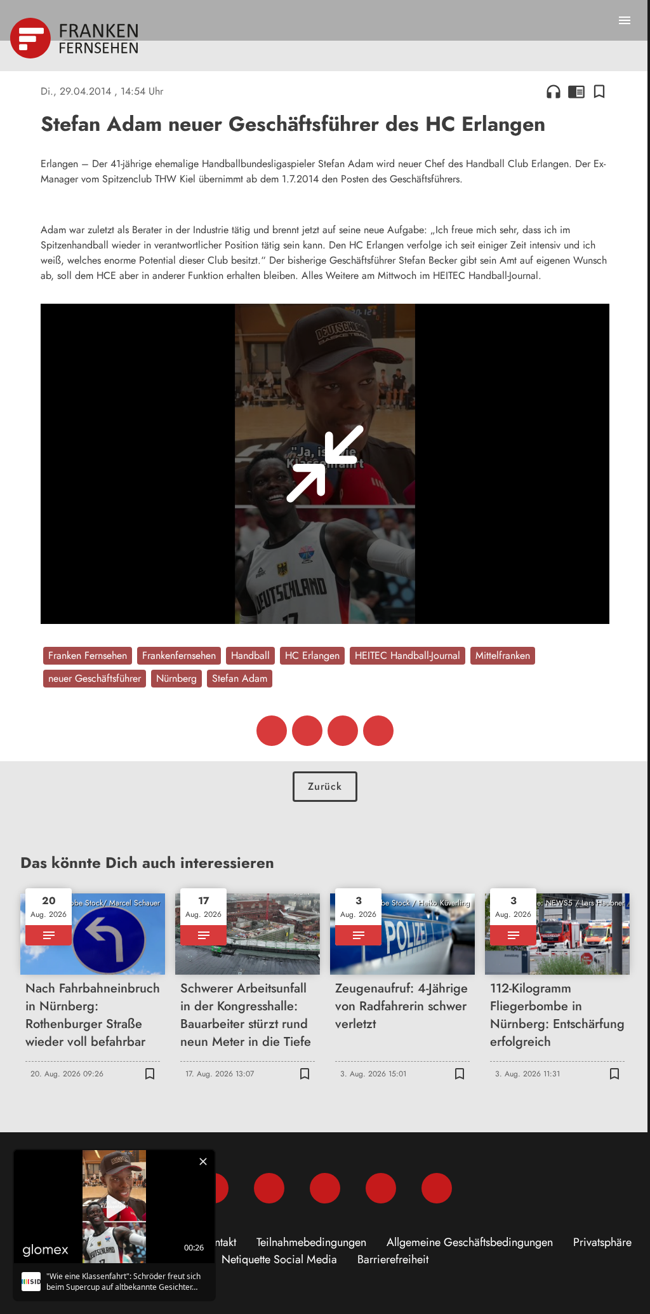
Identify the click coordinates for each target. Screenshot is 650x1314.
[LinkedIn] (381, 1188)
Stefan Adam (239, 678)
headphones (553, 91)
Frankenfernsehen (179, 655)
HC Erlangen (312, 655)
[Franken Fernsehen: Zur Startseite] (75, 38)
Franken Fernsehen (87, 655)
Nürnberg (176, 678)
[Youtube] (325, 1188)
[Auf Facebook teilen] (271, 730)
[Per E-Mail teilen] (378, 730)
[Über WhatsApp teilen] (343, 730)
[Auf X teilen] (307, 730)
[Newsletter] (436, 1188)
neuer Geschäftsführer (94, 678)
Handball (250, 655)
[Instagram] (269, 1188)
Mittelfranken (502, 655)
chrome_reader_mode (576, 91)
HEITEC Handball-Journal (407, 655)
